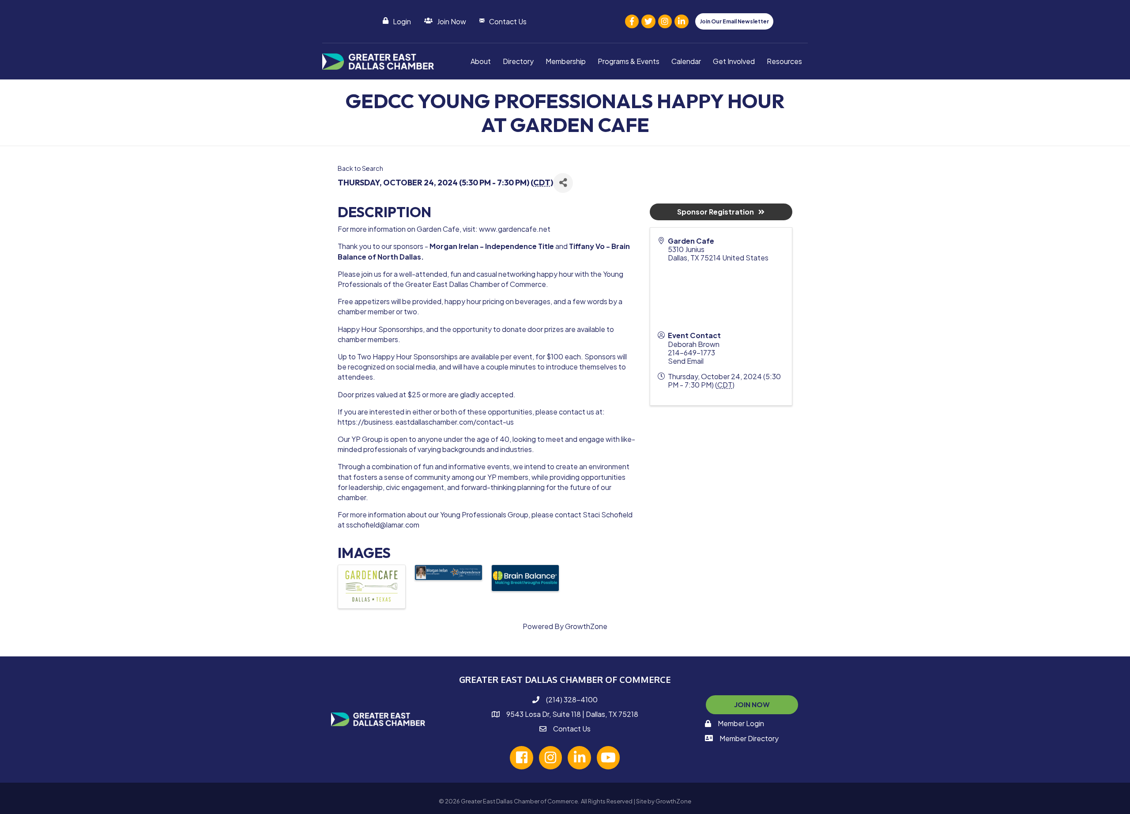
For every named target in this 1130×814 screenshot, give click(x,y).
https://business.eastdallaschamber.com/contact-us (426, 421)
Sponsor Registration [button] (715, 211)
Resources (784, 61)
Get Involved (734, 61)
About (481, 61)
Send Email (686, 361)
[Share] (563, 183)
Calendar (686, 61)
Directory (518, 61)
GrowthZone (586, 626)
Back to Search (360, 168)
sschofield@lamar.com (382, 524)
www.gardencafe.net (514, 229)
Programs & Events (628, 61)
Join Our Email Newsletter (734, 21)
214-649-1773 (691, 352)
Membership (566, 61)
